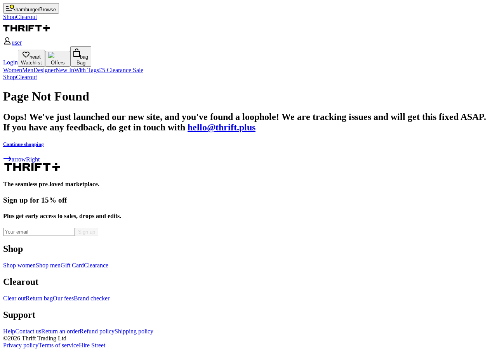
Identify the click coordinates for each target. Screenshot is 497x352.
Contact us (28, 331)
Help (9, 331)
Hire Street (92, 345)
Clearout (26, 77)
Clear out (14, 298)
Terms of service (58, 345)
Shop (9, 77)
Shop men (48, 265)
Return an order (60, 331)
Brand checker (91, 298)
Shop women (19, 265)
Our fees (63, 298)
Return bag (39, 298)
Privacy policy (20, 345)
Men (27, 70)
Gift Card (72, 265)
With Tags (86, 70)
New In (65, 70)
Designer (44, 70)
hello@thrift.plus (221, 127)
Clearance (96, 265)
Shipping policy (134, 331)
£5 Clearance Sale (121, 70)
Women (12, 70)
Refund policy (97, 331)
